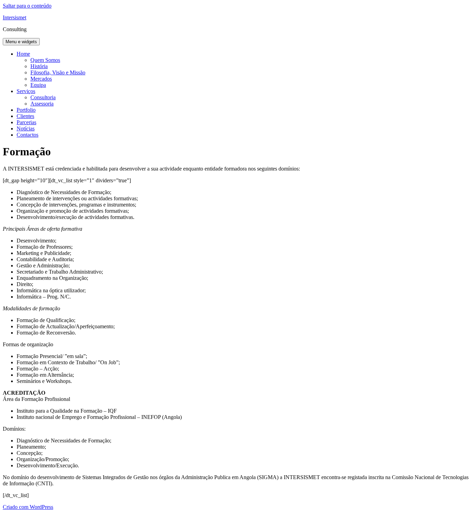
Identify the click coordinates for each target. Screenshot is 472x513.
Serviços (26, 91)
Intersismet (14, 17)
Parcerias (26, 122)
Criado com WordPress (28, 507)
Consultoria (43, 97)
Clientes (25, 116)
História (39, 66)
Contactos (27, 135)
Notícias (26, 128)
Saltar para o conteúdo (27, 6)
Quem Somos (45, 60)
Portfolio (26, 110)
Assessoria (42, 104)
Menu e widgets (21, 41)
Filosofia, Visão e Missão (57, 72)
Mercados (41, 79)
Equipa (38, 85)
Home (23, 54)
